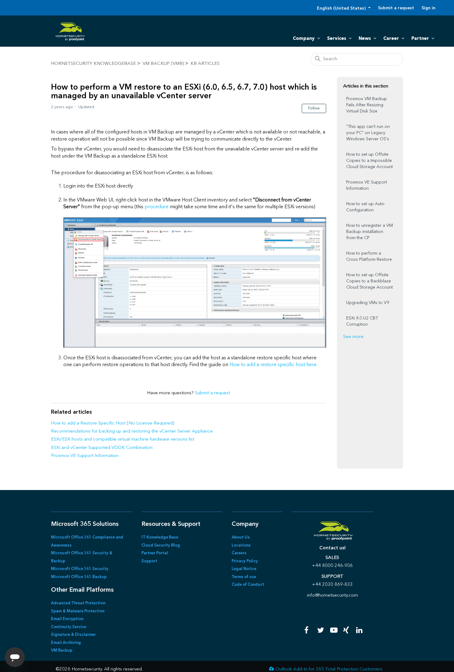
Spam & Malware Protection (77, 611)
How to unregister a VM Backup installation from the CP (369, 231)
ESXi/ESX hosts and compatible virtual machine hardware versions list (122, 439)
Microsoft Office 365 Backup (79, 577)
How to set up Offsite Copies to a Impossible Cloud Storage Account (369, 160)
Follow (314, 108)
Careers (239, 553)
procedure (157, 207)
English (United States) (342, 8)
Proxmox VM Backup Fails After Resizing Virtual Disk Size (366, 105)
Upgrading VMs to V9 (367, 303)
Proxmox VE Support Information (85, 456)
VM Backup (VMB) (163, 63)
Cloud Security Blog (160, 545)
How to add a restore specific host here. (273, 364)
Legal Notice (244, 569)
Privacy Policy (245, 561)
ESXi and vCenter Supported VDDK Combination (102, 448)
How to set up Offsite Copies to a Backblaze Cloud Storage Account (369, 281)
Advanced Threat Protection (78, 603)
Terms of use (244, 577)
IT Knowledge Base (159, 537)
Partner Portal (154, 553)
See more (353, 337)
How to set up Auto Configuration (365, 207)
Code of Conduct (248, 585)
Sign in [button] (428, 8)
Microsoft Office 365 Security (79, 569)
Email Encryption (67, 619)
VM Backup (61, 651)
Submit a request (396, 8)
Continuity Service (68, 627)
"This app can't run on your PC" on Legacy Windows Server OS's (368, 133)
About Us (241, 537)
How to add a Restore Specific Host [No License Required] (112, 423)
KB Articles (205, 63)
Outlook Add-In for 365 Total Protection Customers (328, 669)
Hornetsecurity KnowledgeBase (93, 63)
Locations (241, 545)
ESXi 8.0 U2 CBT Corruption (362, 321)
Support (149, 561)
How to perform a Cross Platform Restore (369, 256)
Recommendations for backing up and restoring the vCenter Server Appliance (132, 431)
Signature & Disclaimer (73, 635)
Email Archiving (66, 643)
